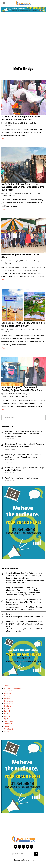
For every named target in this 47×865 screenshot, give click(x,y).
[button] (43, 417)
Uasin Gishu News (10, 123)
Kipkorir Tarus (8, 193)
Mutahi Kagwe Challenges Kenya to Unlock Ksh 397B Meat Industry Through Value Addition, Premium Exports (23, 457)
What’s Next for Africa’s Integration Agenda (21, 478)
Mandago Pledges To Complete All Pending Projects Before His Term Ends (21, 389)
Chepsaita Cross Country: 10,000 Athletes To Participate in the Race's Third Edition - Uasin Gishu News (23, 602)
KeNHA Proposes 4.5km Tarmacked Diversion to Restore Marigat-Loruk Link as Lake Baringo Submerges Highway (23, 433)
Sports (6, 718)
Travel (6, 726)
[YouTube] (27, 847)
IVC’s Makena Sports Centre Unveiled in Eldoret (24, 616)
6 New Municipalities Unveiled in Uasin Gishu (21, 256)
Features (38, 329)
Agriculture (34, 123)
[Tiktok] (31, 847)
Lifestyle (7, 711)
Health (6, 708)
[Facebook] (15, 847)
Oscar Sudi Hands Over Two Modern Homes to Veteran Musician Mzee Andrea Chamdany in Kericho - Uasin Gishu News (24, 575)
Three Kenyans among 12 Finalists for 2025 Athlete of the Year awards (26, 630)
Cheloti (6, 329)
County (36, 261)
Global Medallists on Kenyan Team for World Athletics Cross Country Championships (23, 593)
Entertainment (9, 701)
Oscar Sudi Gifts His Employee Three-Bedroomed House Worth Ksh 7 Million (25, 581)
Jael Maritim (7, 261)
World (6, 731)
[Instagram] (23, 847)
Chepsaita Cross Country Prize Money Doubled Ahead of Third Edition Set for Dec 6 (24, 608)
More (3, 139)
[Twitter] (19, 847)
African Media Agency (12, 688)
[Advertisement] (23, 39)
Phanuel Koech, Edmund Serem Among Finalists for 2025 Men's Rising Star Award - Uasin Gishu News (24, 624)
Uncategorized (9, 729)
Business (29, 261)
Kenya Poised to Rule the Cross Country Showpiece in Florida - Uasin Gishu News (22, 588)
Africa (6, 685)
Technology (8, 721)
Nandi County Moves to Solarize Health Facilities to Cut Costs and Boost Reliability (24, 445)
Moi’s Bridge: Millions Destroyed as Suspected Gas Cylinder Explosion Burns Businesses (22, 186)
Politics (17, 396)
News (5, 195)
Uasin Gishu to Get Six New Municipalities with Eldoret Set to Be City (23, 324)
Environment (9, 703)
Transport (8, 724)
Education (8, 698)
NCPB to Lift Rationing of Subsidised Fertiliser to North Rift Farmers (20, 118)
